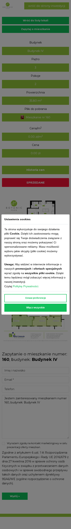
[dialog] (35, 264)
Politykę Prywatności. (26, 286)
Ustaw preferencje (35, 298)
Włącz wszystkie (35, 307)
